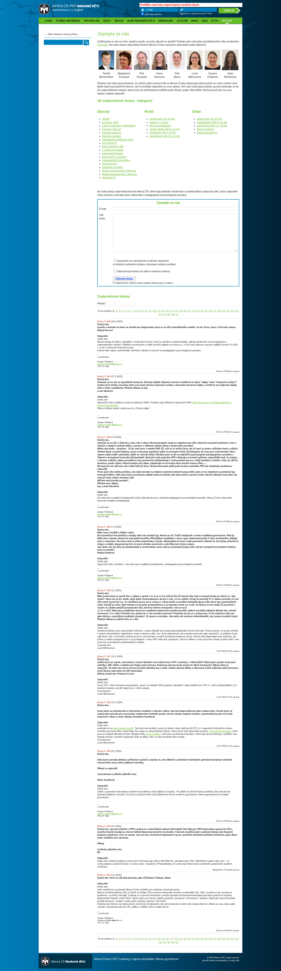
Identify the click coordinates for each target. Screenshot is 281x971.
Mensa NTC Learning (114, 157)
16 (167, 311)
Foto (214, 20)
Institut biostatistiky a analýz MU (224, 960)
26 (210, 311)
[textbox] (121, 303)
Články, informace (68, 20)
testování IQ (108, 177)
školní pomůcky (205, 129)
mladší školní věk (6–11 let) (165, 129)
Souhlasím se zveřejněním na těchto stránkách (143, 260)
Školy (107, 20)
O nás (48, 20)
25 (206, 311)
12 (150, 311)
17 (172, 311)
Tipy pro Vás (92, 20)
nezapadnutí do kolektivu (116, 160)
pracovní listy (109, 163)
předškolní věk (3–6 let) (163, 132)
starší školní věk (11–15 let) (165, 136)
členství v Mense (111, 129)
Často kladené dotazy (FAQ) (62, 34)
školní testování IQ (207, 132)
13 (154, 311)
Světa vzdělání (153, 734)
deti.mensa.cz (61, 10)
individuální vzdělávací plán (117, 139)
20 (184, 311)
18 (176, 311)
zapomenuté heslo (202, 13)
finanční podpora (111, 132)
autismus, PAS (110, 122)
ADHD (105, 118)
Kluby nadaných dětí (141, 20)
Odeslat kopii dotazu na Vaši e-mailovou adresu (143, 271)
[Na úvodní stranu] (44, 13)
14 (159, 311)
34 (164, 314)
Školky (119, 20)
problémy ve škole (112, 167)
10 (141, 311)
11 (146, 311)
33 (160, 314)
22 (193, 311)
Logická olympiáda (112, 150)
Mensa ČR (68, 961)
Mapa (194, 20)
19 (180, 311)
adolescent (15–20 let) (162, 118)
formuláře (102, 44)
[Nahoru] (236, 371)
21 (189, 311)
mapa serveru (232, 957)
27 (215, 311)
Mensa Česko (102, 959)
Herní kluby (165, 20)
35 (168, 314)
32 (236, 311)
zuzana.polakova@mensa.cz (109, 364)
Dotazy (227, 20)
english (78, 10)
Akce (205, 20)
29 (223, 311)
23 (197, 311)
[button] (124, 279)
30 (228, 311)
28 (219, 311)
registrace (184, 13)
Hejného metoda (111, 136)
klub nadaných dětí (112, 146)
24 (202, 311)
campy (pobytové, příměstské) (119, 125)
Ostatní (182, 20)
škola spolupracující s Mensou (119, 170)
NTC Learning (121, 959)
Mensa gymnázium (160, 125)
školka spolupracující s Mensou (119, 174)
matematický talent (112, 153)
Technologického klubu (220, 731)
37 (177, 314)
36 (173, 314)
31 (232, 311)
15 (163, 311)
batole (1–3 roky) (159, 122)
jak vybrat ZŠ (109, 143)
